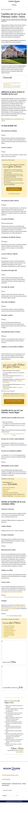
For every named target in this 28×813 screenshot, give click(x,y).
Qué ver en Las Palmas (9, 626)
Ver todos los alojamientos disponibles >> (14, 401)
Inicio (2, 9)
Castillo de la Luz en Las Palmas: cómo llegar (12, 85)
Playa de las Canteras (9, 633)
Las (18, 566)
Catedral (6, 636)
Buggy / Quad (6, 489)
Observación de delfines (9, 487)
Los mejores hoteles (8, 628)
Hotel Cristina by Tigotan (16, 615)
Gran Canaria (8, 9)
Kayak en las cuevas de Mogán (10, 492)
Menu (14, 5)
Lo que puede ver (6, 84)
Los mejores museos (8, 631)
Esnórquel (5, 491)
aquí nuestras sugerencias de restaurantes (11, 591)
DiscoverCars (12, 171)
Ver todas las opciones (19, 496)
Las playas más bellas (9, 627)
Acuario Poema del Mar (9, 634)
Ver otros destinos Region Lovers (10, 775)
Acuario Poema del (20, 425)
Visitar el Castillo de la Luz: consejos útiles (11, 87)
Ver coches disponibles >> (14, 189)
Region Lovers (8, 19)
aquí (6, 522)
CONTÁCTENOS (6, 779)
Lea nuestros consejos (14, 193)
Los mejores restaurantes (9, 630)
